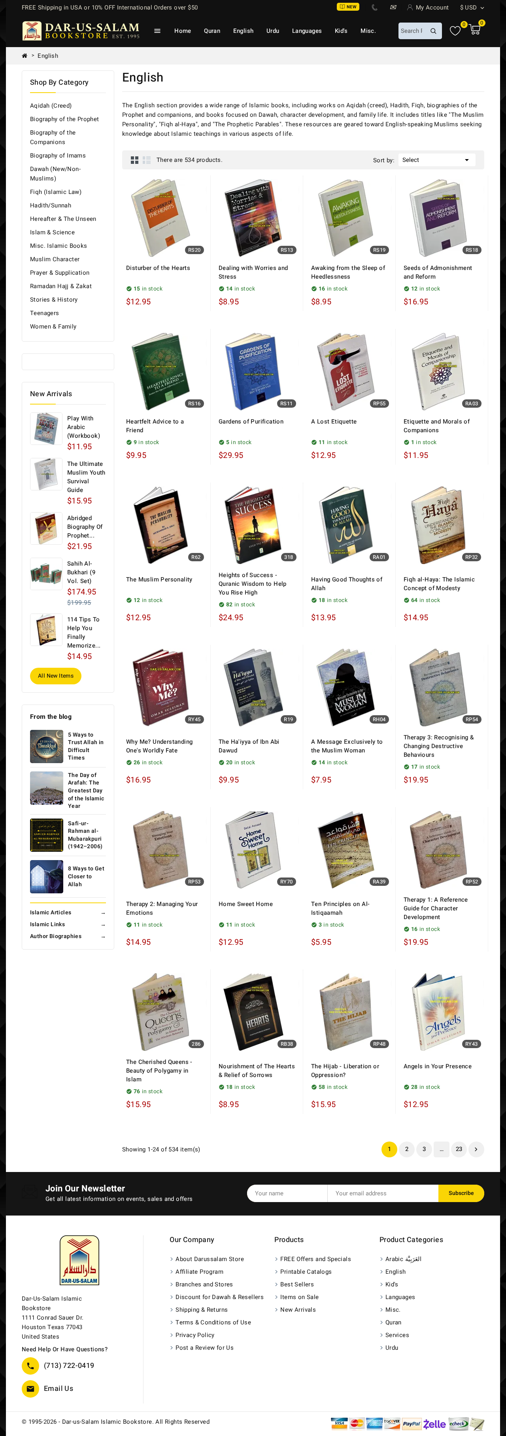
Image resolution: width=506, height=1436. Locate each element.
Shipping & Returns (202, 1309)
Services (397, 1335)
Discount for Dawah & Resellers (220, 1297)
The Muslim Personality (159, 579)
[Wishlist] (455, 31)
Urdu (272, 31)
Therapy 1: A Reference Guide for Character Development (436, 908)
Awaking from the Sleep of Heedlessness (348, 272)
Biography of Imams (58, 155)
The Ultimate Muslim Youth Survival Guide (86, 477)
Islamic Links (68, 924)
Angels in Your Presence (438, 1066)
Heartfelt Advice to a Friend (155, 426)
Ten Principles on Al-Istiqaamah (340, 908)
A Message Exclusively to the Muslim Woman (347, 746)
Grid (135, 160)
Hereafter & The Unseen (63, 219)
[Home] (28, 55)
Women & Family (53, 326)
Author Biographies (68, 936)
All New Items (56, 676)
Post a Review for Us (205, 1347)
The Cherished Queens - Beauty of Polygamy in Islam (159, 1071)
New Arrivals (298, 1309)
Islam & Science (52, 232)
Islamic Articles (68, 912)
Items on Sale (299, 1297)
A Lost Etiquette (334, 421)
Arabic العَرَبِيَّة (403, 1259)
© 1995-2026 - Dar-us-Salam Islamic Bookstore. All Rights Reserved (116, 1421)
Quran (212, 31)
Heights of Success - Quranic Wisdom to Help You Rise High (253, 584)
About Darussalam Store (210, 1259)
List (147, 160)
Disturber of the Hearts (158, 268)
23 (459, 1149)
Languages (307, 31)
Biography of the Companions (53, 137)
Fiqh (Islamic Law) (55, 192)
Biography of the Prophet (64, 119)
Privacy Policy (195, 1335)
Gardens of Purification (251, 421)
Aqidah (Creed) (51, 105)
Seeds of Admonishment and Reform (438, 272)
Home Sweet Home (246, 904)
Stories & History (54, 299)
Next (476, 1149)
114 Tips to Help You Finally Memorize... (83, 632)
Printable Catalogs (306, 1271)
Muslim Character (54, 259)
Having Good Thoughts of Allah (346, 584)
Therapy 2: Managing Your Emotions (162, 908)
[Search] (433, 31)
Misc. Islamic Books (58, 245)
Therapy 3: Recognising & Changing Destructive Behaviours (439, 746)
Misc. (368, 31)
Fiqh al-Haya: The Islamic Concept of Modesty (439, 584)
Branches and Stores (204, 1284)
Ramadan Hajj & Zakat (61, 286)
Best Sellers (297, 1284)
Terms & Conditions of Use (213, 1322)
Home (182, 31)
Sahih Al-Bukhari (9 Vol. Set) (81, 572)
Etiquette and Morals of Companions (437, 426)
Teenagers (44, 313)
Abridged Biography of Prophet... (85, 527)
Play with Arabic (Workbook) (83, 427)
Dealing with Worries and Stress (253, 272)
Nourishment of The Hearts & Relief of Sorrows (257, 1070)
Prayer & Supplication (59, 272)
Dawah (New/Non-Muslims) (55, 174)
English (243, 31)
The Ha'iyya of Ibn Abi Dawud (249, 746)
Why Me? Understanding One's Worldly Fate (159, 746)
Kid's (341, 31)
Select (437, 160)
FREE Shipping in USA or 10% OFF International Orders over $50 (110, 7)
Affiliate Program (199, 1271)
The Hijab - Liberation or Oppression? (345, 1070)
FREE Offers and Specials (315, 1259)
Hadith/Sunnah (50, 205)
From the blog (51, 717)
